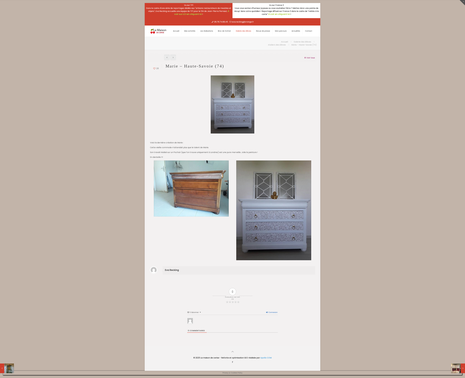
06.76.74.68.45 (221, 21)
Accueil (284, 41)
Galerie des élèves (302, 41)
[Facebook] (232, 362)
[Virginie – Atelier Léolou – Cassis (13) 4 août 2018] (458, 368)
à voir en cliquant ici (279, 14)
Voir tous (310, 57)
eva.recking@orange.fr (243, 21)
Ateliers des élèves (277, 44)
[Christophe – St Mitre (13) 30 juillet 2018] (7, 368)
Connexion (273, 312)
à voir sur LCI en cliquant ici (201, 13)
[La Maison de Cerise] (158, 31)
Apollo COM (266, 357)
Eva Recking (172, 270)
